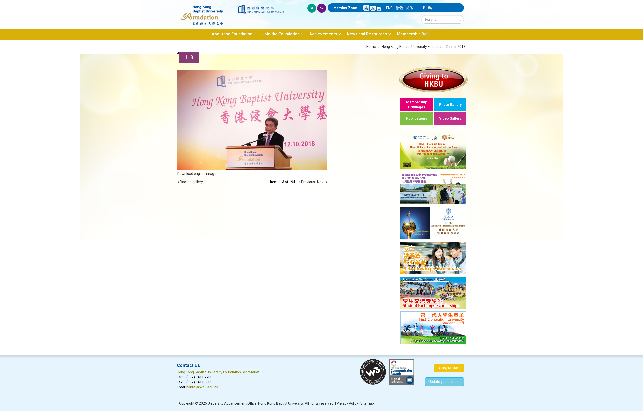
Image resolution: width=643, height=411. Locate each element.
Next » (322, 182)
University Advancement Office (232, 403)
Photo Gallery (450, 105)
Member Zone (345, 8)
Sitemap (367, 403)
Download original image (196, 174)
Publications (416, 118)
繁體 (399, 8)
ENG (389, 8)
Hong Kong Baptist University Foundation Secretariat (218, 372)
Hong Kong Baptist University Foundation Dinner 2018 (423, 47)
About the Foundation (232, 34)
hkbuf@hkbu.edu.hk (202, 387)
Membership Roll (413, 34)
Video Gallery (450, 118)
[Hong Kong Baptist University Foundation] (207, 12)
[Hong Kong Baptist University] (261, 9)
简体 (409, 8)
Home (371, 47)
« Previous (307, 182)
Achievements (323, 34)
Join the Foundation (281, 34)
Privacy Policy (347, 403)
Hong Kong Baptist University (280, 403)
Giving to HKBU (449, 368)
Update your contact (444, 382)
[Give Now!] (433, 79)
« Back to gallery (190, 182)
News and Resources (367, 34)
